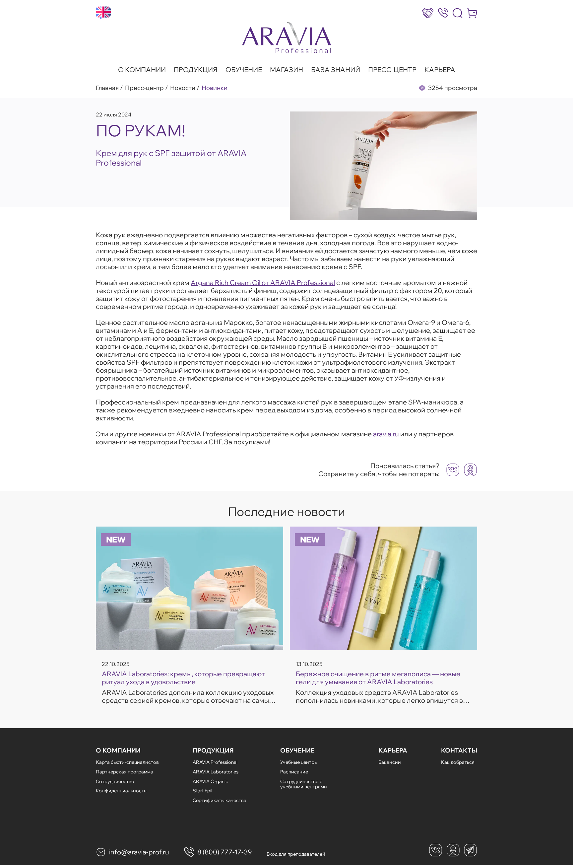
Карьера (439, 70)
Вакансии (389, 762)
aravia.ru (386, 434)
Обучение (243, 70)
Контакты (459, 750)
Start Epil (202, 791)
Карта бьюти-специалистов (127, 762)
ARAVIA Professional (215, 762)
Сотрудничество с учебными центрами (303, 784)
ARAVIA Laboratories (215, 772)
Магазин (286, 70)
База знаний (335, 70)
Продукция (196, 70)
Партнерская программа (124, 772)
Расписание (294, 772)
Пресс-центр (392, 70)
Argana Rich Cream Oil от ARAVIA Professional (263, 282)
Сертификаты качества (219, 800)
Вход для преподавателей (296, 854)
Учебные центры (299, 762)
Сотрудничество (115, 781)
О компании (142, 70)
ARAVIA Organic (210, 781)
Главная (107, 88)
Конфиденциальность (121, 791)
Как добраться (458, 762)
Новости (182, 88)
